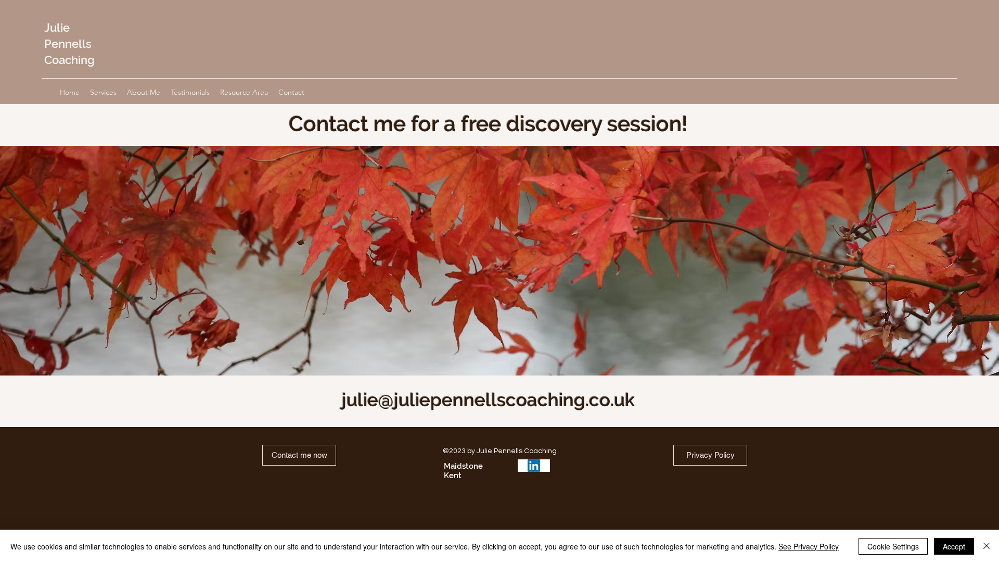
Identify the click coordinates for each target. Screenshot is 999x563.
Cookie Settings (893, 546)
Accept (954, 546)
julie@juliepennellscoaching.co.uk (488, 399)
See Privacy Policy (808, 546)
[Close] (986, 546)
